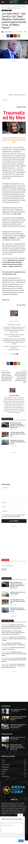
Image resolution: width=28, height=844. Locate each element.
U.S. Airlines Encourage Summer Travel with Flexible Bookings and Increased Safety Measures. (14, 659)
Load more (13, 616)
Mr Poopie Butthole (6, 631)
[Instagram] (15, 354)
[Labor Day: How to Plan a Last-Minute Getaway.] (5, 594)
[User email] (17, 354)
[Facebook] (8, 35)
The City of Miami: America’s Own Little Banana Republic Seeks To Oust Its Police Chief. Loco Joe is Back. (13, 632)
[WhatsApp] (18, 35)
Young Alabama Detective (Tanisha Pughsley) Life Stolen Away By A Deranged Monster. (14, 653)
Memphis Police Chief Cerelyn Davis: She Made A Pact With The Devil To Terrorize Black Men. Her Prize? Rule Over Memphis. (14, 626)
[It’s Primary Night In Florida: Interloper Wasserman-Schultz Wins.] (5, 434)
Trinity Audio (16, 94)
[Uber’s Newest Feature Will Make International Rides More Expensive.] (5, 718)
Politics (10, 10)
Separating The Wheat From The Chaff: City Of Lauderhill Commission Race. (18, 726)
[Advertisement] (14, 76)
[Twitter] (10, 354)
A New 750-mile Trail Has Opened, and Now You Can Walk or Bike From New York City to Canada (14, 638)
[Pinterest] (15, 35)
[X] (11, 35)
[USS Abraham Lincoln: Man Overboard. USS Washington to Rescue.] (5, 442)
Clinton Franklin (8, 31)
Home (3, 6)
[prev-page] (3, 448)
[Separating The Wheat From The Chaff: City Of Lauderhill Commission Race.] (5, 726)
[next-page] (5, 448)
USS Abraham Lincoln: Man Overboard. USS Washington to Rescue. (17, 442)
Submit (4, 569)
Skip (16, 840)
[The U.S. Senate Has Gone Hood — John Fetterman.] (5, 711)
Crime (3, 436)
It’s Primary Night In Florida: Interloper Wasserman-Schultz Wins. (17, 434)
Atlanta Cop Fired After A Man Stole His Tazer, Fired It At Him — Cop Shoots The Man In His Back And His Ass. (13, 666)
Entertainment (8, 6)
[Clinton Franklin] (3, 32)
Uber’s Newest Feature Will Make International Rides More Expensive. (18, 718)
